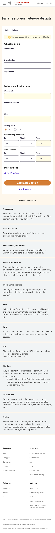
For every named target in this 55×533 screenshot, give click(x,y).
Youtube (6, 497)
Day (5, 138)
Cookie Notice (34, 497)
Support (6, 466)
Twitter (5, 493)
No (19, 129)
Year (38, 138)
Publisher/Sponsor (11, 102)
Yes (9, 129)
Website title (9, 91)
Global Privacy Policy (37, 493)
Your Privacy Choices (37, 501)
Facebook (6, 488)
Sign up (40, 3)
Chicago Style (34, 470)
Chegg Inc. (6, 458)
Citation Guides (35, 458)
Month (22, 138)
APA (31, 462)
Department (9, 72)
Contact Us (6, 462)
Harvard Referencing (37, 475)
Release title (9, 49)
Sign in (49, 3)
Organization (9, 60)
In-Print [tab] (15, 30)
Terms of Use (34, 488)
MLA (31, 466)
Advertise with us (9, 470)
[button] (27, 143)
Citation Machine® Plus (37, 453)
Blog (4, 453)
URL (5, 114)
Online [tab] (7, 30)
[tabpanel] (27, 106)
